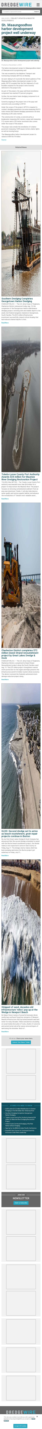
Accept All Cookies (20, 1426)
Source (3, 140)
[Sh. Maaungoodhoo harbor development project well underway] (21, 48)
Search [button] (36, 11)
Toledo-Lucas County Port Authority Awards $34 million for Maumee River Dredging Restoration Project (20, 477)
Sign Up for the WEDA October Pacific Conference (20, 1128)
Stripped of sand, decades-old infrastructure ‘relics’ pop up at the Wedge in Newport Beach (19, 1010)
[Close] (37, 1416)
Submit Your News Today (21, 1042)
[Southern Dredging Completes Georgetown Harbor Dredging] (21, 223)
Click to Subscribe (21, 1203)
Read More (4, 323)
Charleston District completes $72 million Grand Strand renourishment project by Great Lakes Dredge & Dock (19, 654)
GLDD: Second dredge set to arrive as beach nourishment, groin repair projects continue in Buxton (19, 834)
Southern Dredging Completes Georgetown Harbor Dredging (17, 300)
